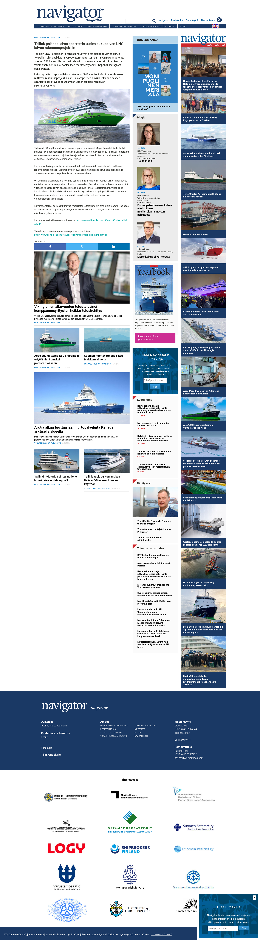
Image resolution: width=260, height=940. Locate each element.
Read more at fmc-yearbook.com (148, 338)
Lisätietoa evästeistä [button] (161, 934)
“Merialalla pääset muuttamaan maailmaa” (153, 107)
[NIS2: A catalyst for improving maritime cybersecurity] (203, 564)
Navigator (163, 20)
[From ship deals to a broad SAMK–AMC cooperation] (203, 291)
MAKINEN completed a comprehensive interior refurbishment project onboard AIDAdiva (199, 680)
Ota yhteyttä (192, 20)
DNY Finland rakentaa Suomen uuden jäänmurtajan (153, 556)
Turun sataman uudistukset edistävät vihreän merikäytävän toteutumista (153, 466)
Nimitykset (170, 26)
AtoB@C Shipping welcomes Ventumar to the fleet (198, 426)
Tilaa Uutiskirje (51, 754)
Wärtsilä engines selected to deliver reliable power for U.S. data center (202, 543)
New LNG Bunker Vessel (195, 234)
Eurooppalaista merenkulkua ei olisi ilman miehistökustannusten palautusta (154, 210)
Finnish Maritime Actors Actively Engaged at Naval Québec (200, 119)
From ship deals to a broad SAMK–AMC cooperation (201, 313)
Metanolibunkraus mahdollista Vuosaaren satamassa (153, 586)
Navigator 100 (42, 31)
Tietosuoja (46, 747)
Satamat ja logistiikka (97, 26)
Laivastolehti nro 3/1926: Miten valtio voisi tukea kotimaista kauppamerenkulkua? (153, 634)
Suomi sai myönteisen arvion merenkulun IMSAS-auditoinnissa (154, 594)
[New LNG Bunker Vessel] (203, 215)
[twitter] (82, 246)
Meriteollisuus (75, 26)
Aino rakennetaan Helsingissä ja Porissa (154, 564)
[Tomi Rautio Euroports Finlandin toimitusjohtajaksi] (155, 502)
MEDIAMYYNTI (182, 740)
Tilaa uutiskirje (208, 20)
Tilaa (155, 387)
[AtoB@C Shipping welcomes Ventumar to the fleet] (203, 409)
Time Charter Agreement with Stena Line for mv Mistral (202, 195)
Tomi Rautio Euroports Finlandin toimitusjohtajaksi (154, 522)
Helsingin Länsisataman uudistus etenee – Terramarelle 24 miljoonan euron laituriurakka (154, 438)
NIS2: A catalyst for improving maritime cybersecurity (198, 584)
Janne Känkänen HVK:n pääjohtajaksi (149, 538)
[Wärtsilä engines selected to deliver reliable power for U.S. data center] (203, 521)
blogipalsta (152, 158)
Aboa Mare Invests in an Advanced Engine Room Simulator (201, 392)
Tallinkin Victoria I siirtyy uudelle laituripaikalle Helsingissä (154, 452)
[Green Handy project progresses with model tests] (203, 482)
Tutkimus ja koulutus (151, 26)
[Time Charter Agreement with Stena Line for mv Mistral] (203, 175)
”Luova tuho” (145, 160)
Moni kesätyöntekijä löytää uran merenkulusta (154, 602)
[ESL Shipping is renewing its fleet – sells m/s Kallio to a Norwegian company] (203, 331)
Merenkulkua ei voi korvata (153, 256)
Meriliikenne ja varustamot (51, 26)
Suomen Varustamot (144, 202)
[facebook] (50, 246)
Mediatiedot (177, 20)
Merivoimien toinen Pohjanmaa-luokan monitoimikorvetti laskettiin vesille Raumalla (154, 623)
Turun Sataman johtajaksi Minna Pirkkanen (154, 530)
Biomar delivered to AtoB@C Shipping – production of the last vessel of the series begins (203, 630)
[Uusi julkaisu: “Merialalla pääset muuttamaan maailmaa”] (155, 74)
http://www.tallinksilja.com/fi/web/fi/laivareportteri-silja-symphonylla (70, 234)
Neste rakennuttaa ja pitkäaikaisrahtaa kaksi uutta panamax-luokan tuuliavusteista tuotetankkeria (154, 409)
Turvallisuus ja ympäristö (124, 26)
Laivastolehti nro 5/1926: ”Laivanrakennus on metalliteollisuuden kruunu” (152, 612)
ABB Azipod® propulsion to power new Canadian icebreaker (201, 269)
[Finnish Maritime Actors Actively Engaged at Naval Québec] (203, 104)
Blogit (183, 26)
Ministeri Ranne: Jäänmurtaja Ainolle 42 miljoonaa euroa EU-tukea (153, 644)
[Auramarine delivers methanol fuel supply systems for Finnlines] (203, 137)
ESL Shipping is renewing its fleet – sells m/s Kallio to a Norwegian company (201, 350)
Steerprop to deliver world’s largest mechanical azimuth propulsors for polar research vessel (201, 464)
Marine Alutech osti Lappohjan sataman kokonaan (153, 424)
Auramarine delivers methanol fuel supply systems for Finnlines (201, 155)
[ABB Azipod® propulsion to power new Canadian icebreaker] (203, 251)
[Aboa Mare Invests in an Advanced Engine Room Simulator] (203, 372)
